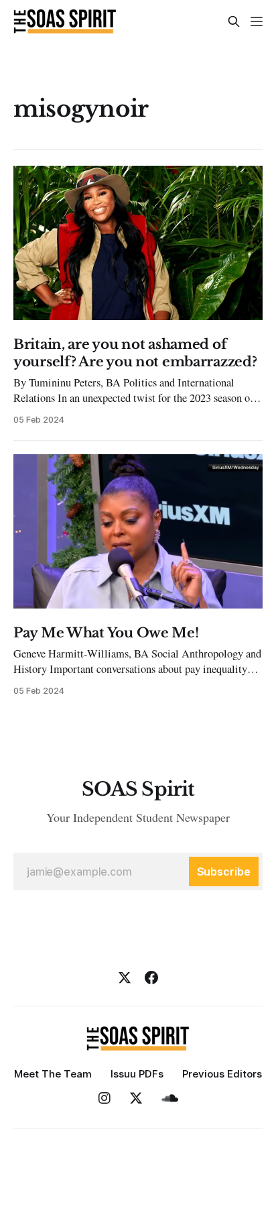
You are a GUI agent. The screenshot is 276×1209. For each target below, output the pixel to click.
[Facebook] (151, 977)
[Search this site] (234, 21)
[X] (124, 977)
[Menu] (256, 21)
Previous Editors (222, 1073)
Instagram (104, 1098)
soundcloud (169, 1098)
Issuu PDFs (137, 1073)
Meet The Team (53, 1073)
